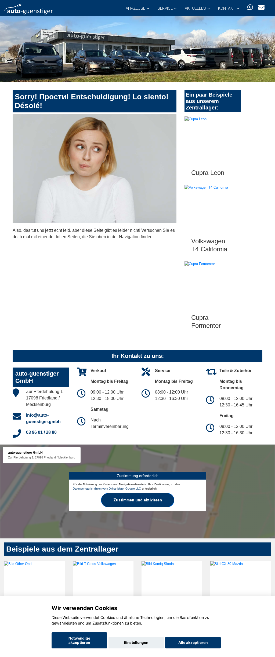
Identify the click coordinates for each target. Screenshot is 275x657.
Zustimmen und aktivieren (137, 500)
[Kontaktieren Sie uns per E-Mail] (261, 7)
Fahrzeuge (134, 8)
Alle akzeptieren (193, 642)
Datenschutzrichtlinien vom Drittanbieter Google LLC (107, 488)
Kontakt (226, 8)
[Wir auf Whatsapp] (250, 7)
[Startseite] (28, 9)
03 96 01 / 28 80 (41, 432)
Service (165, 8)
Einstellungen (136, 642)
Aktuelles (195, 8)
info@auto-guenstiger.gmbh (43, 418)
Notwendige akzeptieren (79, 640)
